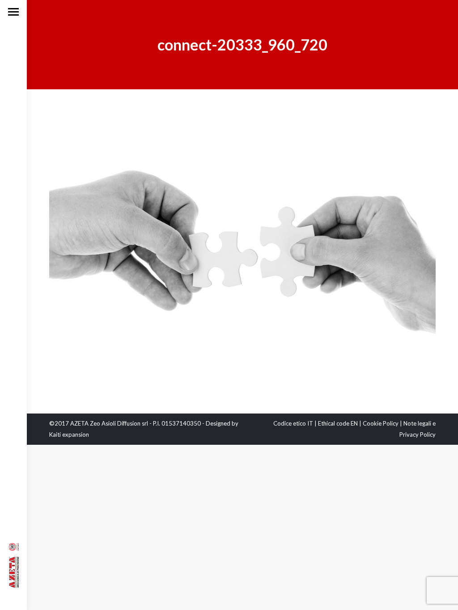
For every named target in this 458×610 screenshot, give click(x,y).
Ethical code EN (338, 423)
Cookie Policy (381, 423)
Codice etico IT (293, 423)
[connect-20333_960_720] (242, 249)
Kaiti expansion (69, 434)
